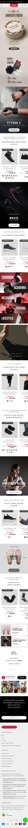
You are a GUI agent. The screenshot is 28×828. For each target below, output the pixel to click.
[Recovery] (14, 298)
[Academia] (14, 288)
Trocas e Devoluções (7, 761)
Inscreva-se (14, 717)
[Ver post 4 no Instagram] (23, 684)
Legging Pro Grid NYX (9, 392)
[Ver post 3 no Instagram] (17, 684)
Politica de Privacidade (8, 756)
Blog (3, 735)
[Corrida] (14, 277)
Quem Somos (5, 753)
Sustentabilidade (6, 766)
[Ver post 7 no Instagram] (17, 690)
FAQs (3, 738)
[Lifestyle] (14, 318)
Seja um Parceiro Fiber (8, 743)
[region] (14, 110)
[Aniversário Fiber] (14, 30)
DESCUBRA (14, 130)
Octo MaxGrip (9, 440)
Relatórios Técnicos (7, 763)
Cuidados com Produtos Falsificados (11, 745)
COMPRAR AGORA (14, 492)
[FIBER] (14, 727)
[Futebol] (14, 308)
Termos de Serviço (7, 758)
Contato (4, 740)
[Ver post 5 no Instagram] (5, 690)
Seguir (22, 677)
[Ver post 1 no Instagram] (5, 684)
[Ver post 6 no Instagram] (11, 690)
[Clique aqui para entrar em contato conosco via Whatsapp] (25, 820)
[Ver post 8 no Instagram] (23, 690)
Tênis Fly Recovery (9, 257)
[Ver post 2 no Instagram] (11, 684)
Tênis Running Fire (9, 528)
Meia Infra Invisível (9, 607)
